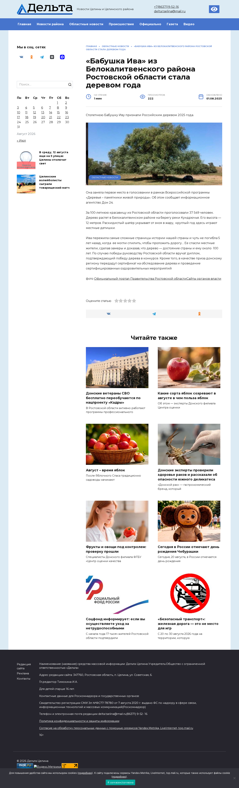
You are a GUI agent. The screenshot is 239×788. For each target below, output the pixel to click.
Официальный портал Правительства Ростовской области (140, 278)
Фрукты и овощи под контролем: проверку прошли (116, 549)
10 (18, 112)
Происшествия (121, 24)
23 (67, 117)
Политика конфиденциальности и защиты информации (79, 721)
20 (43, 117)
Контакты (23, 678)
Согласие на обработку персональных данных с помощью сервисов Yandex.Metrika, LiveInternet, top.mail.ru (116, 728)
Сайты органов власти (204, 278)
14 (50, 112)
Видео (189, 24)
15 (58, 112)
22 (59, 117)
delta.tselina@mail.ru (170, 11)
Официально (150, 24)
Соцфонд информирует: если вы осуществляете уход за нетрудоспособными (115, 623)
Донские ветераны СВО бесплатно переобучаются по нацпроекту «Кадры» (113, 397)
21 (50, 117)
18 (26, 117)
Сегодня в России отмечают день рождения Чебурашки (188, 549)
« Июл (21, 140)
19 (34, 117)
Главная (24, 24)
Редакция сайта (24, 666)
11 (26, 112)
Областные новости (86, 24)
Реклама (23, 673)
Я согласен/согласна (120, 782)
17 (18, 117)
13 (42, 112)
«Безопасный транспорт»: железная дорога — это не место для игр (188, 623)
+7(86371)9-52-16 (166, 7)
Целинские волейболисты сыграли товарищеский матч (54, 182)
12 (34, 112)
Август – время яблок (105, 470)
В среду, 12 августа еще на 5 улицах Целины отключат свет (53, 158)
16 (66, 112)
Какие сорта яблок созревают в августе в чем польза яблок (187, 395)
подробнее (85, 772)
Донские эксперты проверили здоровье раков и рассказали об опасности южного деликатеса (187, 474)
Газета (172, 24)
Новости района (50, 24)
